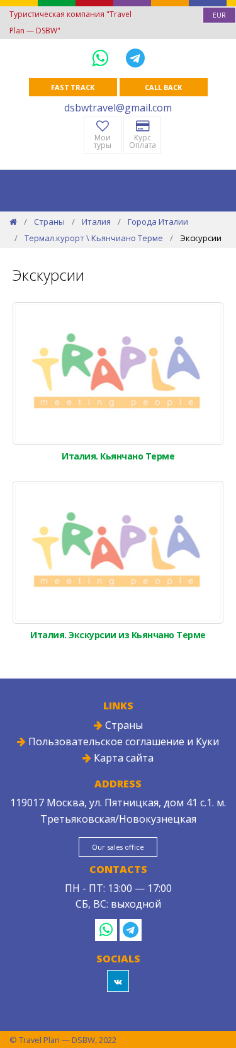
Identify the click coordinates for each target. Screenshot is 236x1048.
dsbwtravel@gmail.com (118, 108)
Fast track (72, 87)
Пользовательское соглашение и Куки (122, 741)
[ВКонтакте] (118, 981)
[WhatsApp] (102, 57)
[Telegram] (135, 57)
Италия (96, 221)
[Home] (13, 221)
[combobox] (219, 15)
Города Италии (158, 221)
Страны (49, 221)
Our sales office (117, 847)
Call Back (163, 87)
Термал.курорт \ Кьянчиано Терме (94, 238)
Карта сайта (122, 758)
